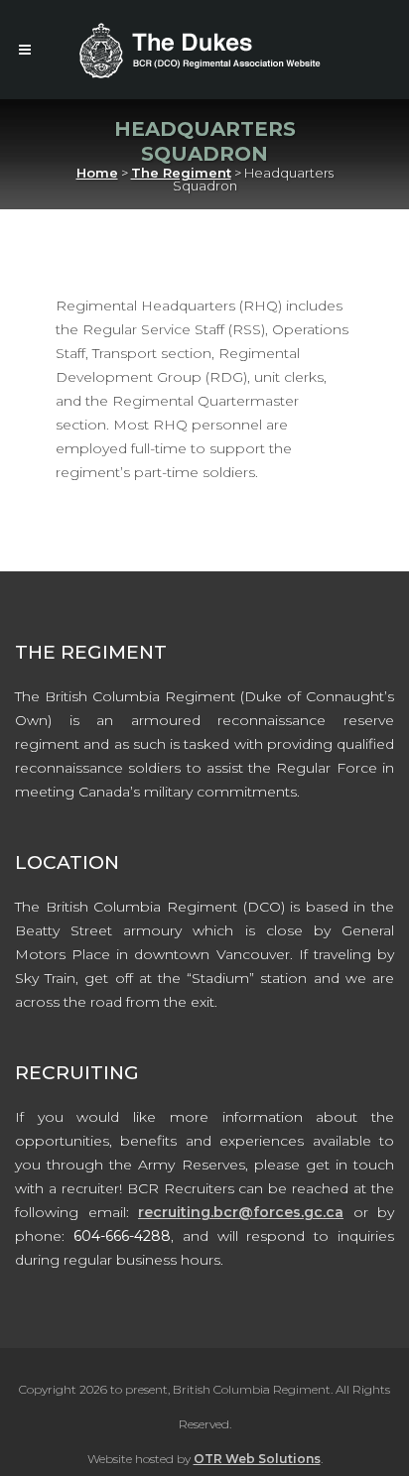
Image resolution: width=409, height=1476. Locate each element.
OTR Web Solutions (257, 1458)
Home (97, 173)
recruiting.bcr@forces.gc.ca (240, 1212)
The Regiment (181, 173)
